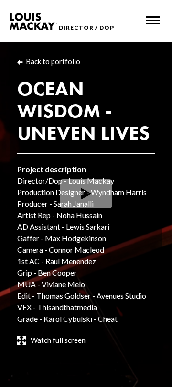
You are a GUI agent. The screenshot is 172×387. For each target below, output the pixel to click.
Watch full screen (58, 340)
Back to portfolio (53, 61)
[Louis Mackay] (33, 21)
